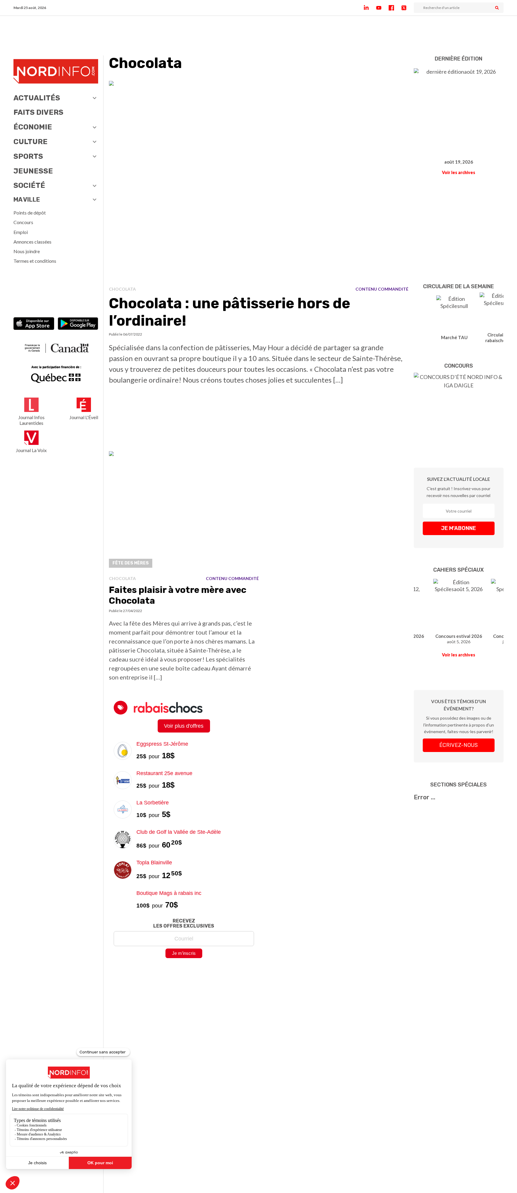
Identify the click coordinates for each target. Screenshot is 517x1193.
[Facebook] (395, 7)
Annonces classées (32, 241)
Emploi (20, 232)
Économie (32, 127)
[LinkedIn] (370, 7)
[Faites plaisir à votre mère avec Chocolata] (184, 511)
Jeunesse (33, 171)
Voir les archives (458, 172)
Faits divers (38, 112)
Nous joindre (26, 251)
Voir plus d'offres (183, 726)
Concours (23, 222)
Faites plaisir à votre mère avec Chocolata (177, 595)
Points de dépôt (29, 212)
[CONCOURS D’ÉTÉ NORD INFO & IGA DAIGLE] (459, 411)
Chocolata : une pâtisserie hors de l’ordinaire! (229, 312)
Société (29, 185)
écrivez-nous (458, 745)
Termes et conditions (34, 261)
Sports (28, 156)
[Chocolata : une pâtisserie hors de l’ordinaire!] (259, 181)
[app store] (33, 324)
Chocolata (122, 289)
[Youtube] (382, 7)
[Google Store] (78, 324)
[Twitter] (407, 7)
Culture (30, 142)
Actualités (36, 98)
